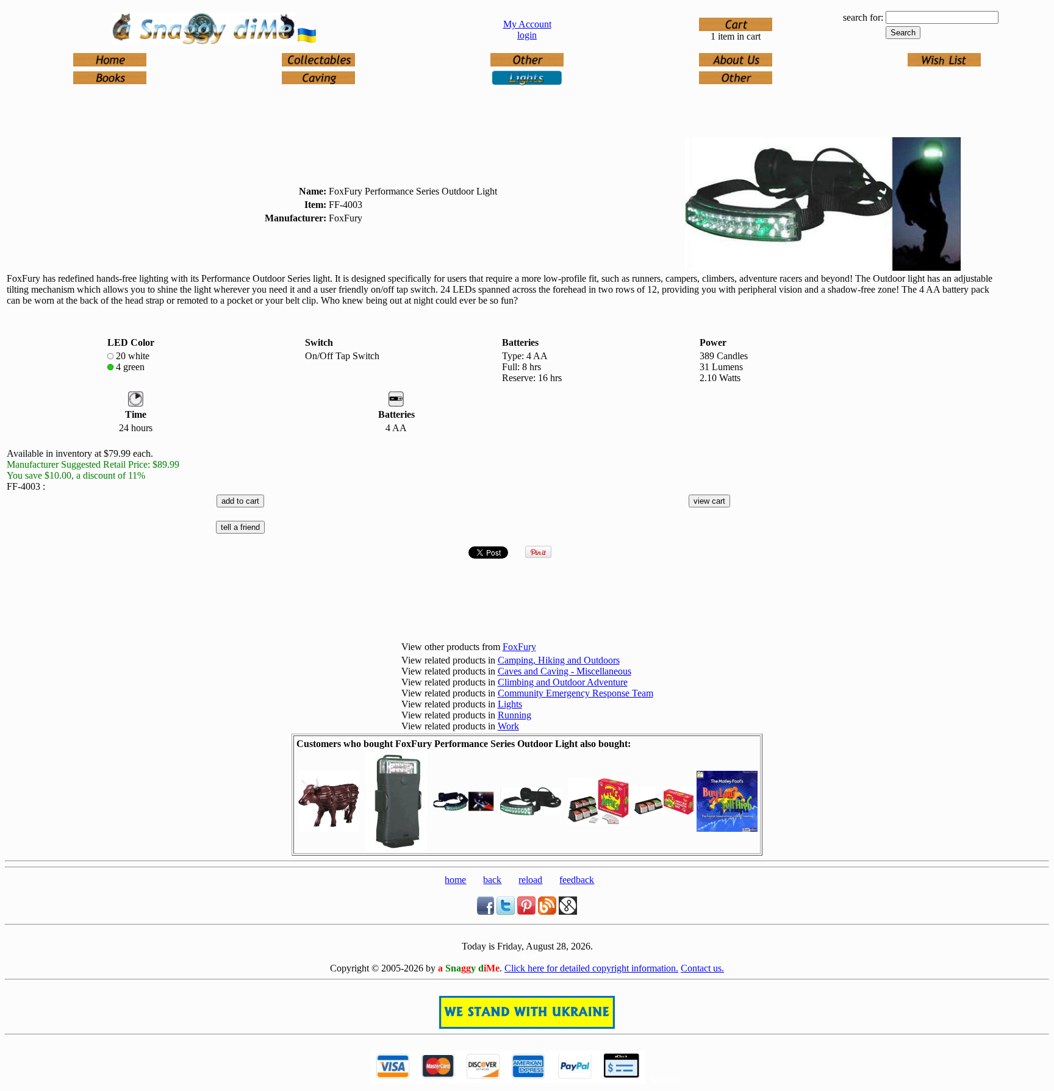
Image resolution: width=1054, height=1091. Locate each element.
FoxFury (519, 647)
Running (514, 715)
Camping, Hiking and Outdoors (559, 660)
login (527, 35)
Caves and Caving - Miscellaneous (564, 671)
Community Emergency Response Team (575, 693)
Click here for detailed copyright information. (591, 968)
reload (530, 880)
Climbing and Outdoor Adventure (563, 682)
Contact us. (702, 968)
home (455, 880)
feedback (576, 880)
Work (508, 726)
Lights (510, 704)
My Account (527, 24)
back (492, 880)
